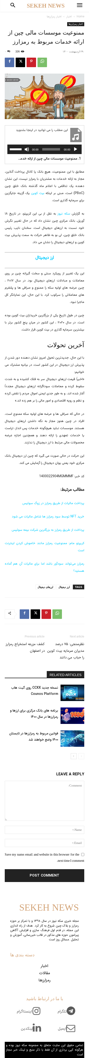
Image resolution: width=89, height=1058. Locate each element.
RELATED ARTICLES (65, 675)
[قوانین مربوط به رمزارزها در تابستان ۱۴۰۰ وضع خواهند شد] (72, 738)
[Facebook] (9, 62)
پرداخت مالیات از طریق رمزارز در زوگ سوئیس (53, 503)
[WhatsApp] (42, 62)
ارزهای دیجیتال (45, 587)
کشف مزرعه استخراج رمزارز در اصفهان (25, 647)
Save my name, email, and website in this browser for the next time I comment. (44, 857)
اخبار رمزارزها (54, 16)
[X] (20, 62)
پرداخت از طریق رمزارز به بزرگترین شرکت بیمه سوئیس (48, 530)
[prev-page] (81, 756)
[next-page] (74, 756)
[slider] (16, 149)
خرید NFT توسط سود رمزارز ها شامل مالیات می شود (48, 516)
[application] (44, 149)
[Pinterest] (31, 62)
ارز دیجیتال (64, 587)
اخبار (69, 16)
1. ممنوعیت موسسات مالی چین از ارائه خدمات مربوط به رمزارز (49, 158)
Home (80, 16)
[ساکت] (26, 149)
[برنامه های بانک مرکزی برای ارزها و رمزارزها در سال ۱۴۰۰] (72, 715)
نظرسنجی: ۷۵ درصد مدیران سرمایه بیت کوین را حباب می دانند (65, 650)
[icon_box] (68, 1014)
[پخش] (75, 149)
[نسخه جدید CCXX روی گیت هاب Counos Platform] (72, 693)
